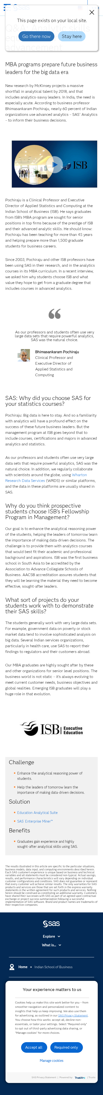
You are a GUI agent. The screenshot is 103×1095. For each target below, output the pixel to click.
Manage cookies (51, 1060)
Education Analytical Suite (37, 813)
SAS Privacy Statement (73, 1015)
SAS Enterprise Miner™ (35, 821)
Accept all (33, 1047)
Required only (66, 1047)
